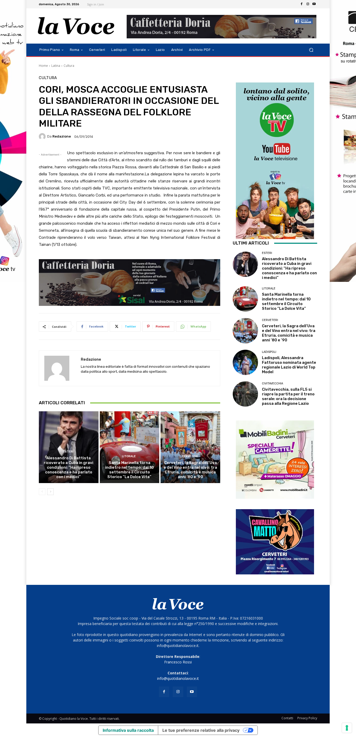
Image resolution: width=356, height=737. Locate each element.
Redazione (61, 136)
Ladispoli (269, 351)
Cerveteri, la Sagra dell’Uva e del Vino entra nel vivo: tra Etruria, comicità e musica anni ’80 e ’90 (190, 469)
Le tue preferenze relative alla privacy (201, 730)
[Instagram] (308, 4)
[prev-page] (42, 491)
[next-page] (50, 491)
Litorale (129, 456)
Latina (55, 65)
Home (43, 65)
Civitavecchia (272, 383)
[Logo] (76, 25)
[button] (311, 50)
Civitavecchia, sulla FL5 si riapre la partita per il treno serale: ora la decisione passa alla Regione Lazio (288, 396)
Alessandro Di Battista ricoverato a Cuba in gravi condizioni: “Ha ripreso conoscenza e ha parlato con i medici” (68, 467)
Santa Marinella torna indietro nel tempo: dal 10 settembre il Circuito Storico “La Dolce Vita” (129, 469)
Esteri (68, 451)
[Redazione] (43, 136)
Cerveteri (190, 456)
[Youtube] (314, 4)
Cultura (69, 65)
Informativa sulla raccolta (128, 730)
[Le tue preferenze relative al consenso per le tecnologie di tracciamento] (347, 728)
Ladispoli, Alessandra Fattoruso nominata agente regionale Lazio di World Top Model (289, 364)
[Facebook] (301, 4)
